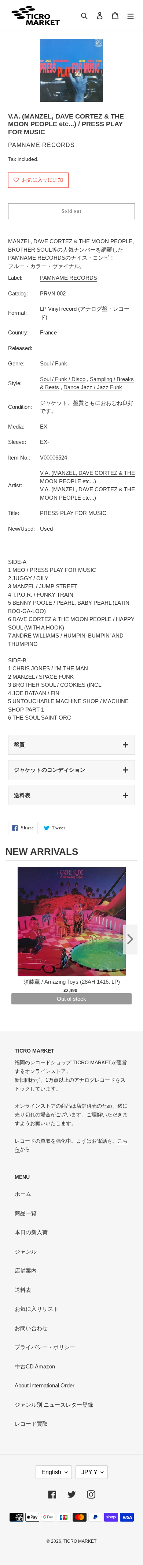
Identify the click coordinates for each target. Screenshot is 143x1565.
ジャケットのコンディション (49, 770)
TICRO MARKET (79, 1541)
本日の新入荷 (31, 1232)
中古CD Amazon (35, 1366)
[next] (130, 939)
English (51, 1472)
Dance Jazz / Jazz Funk (92, 387)
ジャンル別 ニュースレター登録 (54, 1405)
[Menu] (130, 15)
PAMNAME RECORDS (68, 278)
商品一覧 (26, 1213)
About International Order (44, 1385)
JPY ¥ (89, 1472)
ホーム (23, 1194)
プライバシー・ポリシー (45, 1347)
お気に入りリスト (37, 1309)
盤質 (19, 744)
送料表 (22, 795)
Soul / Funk (53, 363)
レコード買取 (31, 1424)
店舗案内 (26, 1270)
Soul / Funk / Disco (62, 379)
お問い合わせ (31, 1328)
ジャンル (26, 1251)
